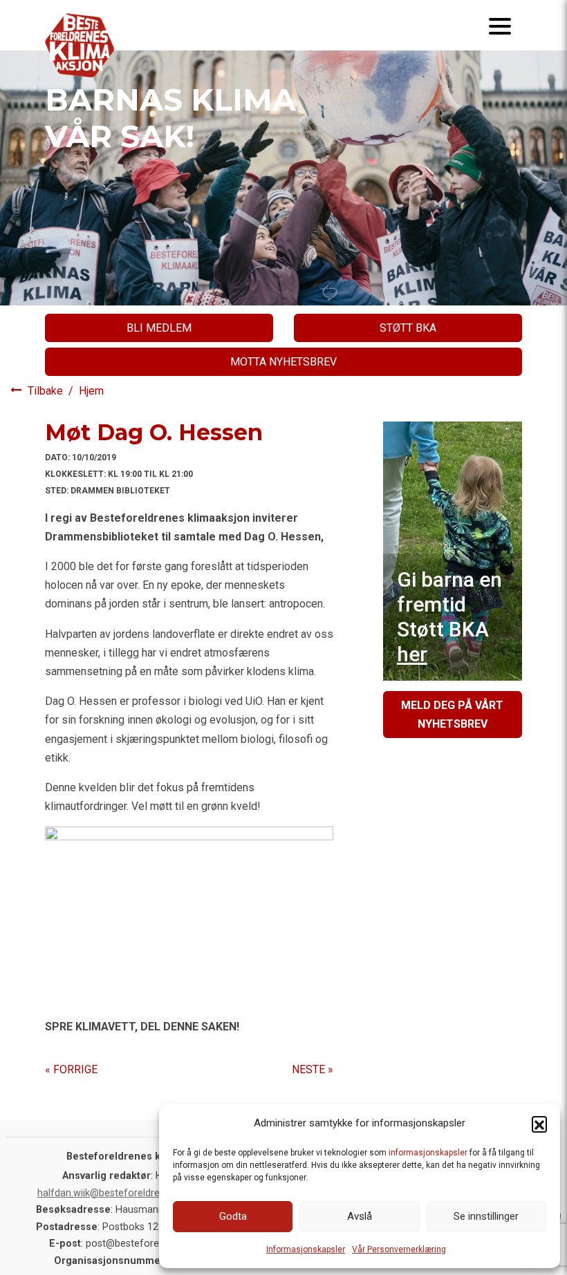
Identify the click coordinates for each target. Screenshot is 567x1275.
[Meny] (499, 25)
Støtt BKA (408, 327)
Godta (233, 1216)
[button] (539, 1124)
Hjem (91, 390)
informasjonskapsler (428, 1153)
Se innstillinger (486, 1216)
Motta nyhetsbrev (283, 361)
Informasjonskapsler (305, 1249)
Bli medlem (159, 327)
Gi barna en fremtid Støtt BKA (449, 616)
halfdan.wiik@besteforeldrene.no (111, 1193)
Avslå (359, 1216)
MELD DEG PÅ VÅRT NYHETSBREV (452, 714)
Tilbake (47, 390)
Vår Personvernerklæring (399, 1249)
